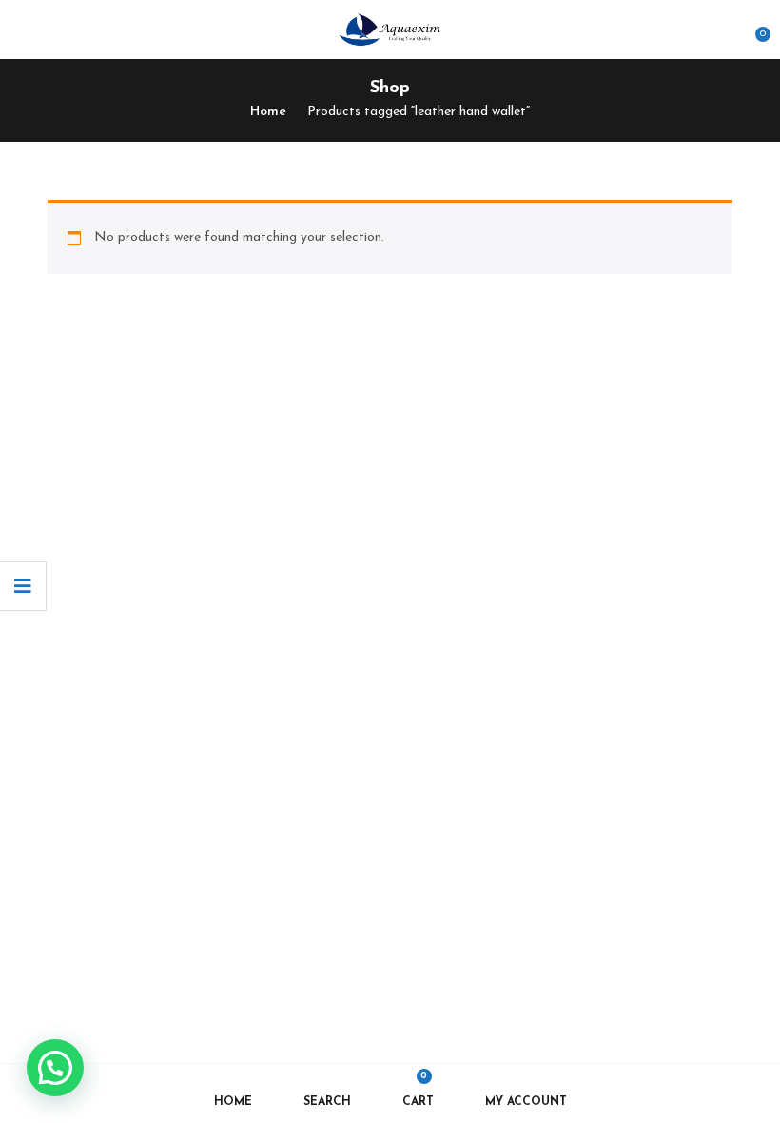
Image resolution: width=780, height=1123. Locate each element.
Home (268, 112)
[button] (753, 27)
